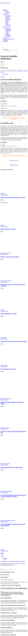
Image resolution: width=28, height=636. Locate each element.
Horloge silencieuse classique (8, 229)
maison (15, 96)
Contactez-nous (7, 115)
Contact (4, 37)
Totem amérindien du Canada (9, 313)
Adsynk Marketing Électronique (7, 564)
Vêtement (8, 24)
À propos (8, 11)
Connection (5, 41)
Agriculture (8, 15)
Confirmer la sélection (5, 634)
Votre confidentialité (4, 592)
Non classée (8, 26)
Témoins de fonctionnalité (19, 593)
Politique (7, 13)
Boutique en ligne (14, 164)
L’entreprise (5, 10)
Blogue (4, 27)
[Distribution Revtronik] (14, 4)
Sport (7, 23)
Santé (7, 22)
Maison (7, 20)
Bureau (7, 17)
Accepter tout (3, 585)
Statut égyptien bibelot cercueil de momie (11, 467)
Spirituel (7, 34)
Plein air (7, 21)
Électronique (8, 19)
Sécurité (7, 33)
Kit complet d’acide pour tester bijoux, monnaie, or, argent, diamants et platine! (13, 495)
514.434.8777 (6, 40)
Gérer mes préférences (16, 585)
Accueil (4, 9)
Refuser (8, 585)
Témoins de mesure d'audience (7, 593)
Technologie (8, 35)
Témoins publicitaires (5, 595)
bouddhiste (13, 82)
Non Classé (8, 36)
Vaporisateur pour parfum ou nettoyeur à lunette (14, 341)
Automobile (8, 16)
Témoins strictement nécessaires (16, 592)
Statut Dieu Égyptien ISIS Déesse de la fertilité (13, 197)
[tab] (15, 74)
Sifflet (2, 553)
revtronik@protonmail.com (8, 39)
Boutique (5, 14)
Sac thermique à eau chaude (8, 369)
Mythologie (8, 30)
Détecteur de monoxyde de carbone (10, 256)
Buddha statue (20, 70)
